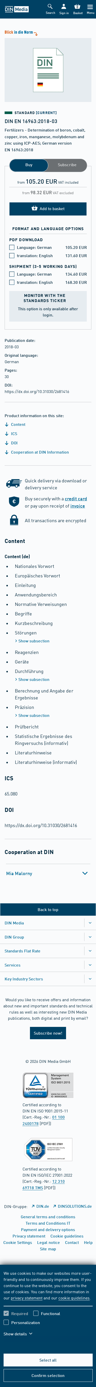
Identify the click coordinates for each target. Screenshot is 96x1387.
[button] (63, 9)
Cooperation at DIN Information (39, 451)
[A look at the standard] (48, 65)
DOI (14, 442)
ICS (13, 433)
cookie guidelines (74, 1297)
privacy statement (26, 1297)
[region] (48, 1306)
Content (17, 424)
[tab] (48, 873)
